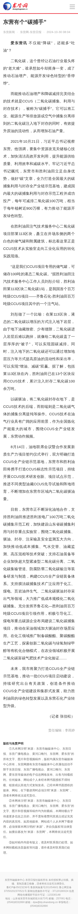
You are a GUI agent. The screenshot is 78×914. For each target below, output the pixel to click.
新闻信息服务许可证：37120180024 (47, 891)
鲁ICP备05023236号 (18, 887)
